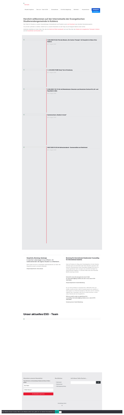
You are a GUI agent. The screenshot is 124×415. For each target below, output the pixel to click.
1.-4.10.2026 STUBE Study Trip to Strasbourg (59, 70)
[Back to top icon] (117, 412)
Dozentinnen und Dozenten (34, 30)
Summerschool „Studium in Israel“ (57, 115)
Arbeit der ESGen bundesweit (56, 29)
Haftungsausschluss (61, 386)
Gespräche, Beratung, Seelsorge (37, 258)
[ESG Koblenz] (26, 5)
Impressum (59, 382)
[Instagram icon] (62, 405)
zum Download (71, 24)
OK (57, 411)
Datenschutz (59, 384)
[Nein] (60, 412)
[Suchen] (98, 382)
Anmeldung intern (62, 403)
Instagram (96, 9)
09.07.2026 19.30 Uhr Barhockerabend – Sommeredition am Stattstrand (67, 147)
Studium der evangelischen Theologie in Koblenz (88, 29)
